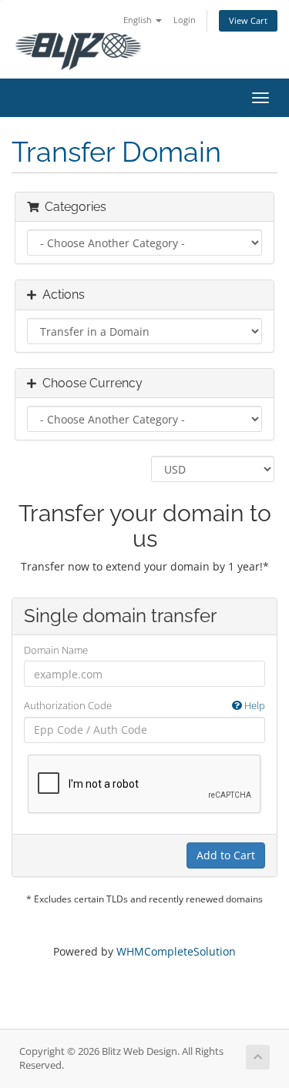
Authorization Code (144, 705)
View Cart (248, 20)
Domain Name (56, 650)
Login (184, 19)
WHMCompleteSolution (176, 951)
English (138, 19)
